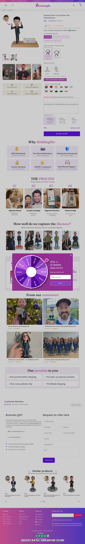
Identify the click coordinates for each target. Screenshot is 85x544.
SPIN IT (61, 283)
